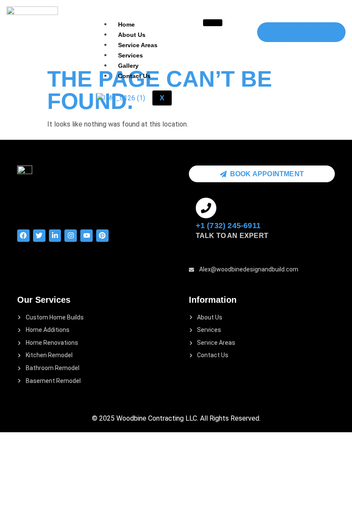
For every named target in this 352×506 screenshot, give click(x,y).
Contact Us (134, 75)
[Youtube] (86, 235)
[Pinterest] (102, 235)
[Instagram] (70, 235)
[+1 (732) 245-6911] (206, 208)
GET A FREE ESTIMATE (301, 32)
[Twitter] (39, 235)
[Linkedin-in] (55, 235)
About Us (132, 34)
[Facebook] (23, 235)
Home (126, 24)
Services (130, 55)
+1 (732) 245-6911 (228, 225)
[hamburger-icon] (212, 22)
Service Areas (138, 45)
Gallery (128, 65)
